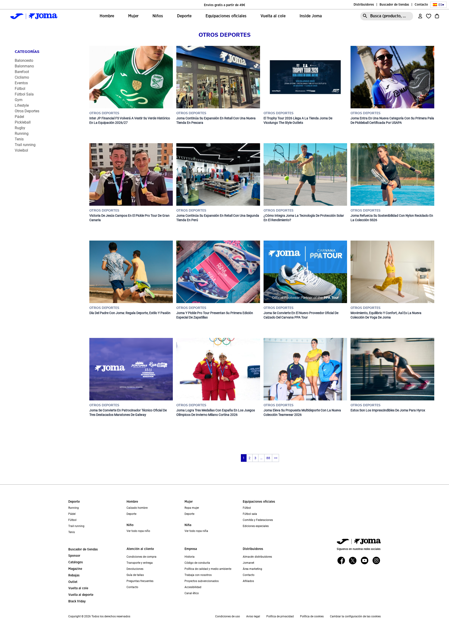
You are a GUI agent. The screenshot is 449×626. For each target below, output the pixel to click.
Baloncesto (24, 60)
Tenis (19, 139)
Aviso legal (253, 616)
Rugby (20, 128)
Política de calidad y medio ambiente (208, 569)
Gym (18, 100)
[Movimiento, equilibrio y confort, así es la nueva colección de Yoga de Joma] (392, 272)
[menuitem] (438, 5)
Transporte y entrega (140, 562)
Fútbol (20, 88)
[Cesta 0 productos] (437, 16)
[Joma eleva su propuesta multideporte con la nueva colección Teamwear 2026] (305, 369)
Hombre (132, 501)
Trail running (25, 145)
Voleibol (21, 150)
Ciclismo (22, 77)
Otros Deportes (27, 111)
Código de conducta (197, 562)
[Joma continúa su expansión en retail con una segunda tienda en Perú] (218, 174)
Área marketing (252, 569)
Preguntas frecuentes (140, 581)
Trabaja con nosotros (198, 575)
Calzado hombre (137, 507)
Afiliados (248, 581)
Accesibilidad (193, 587)
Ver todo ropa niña (196, 531)
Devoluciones (135, 569)
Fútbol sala (250, 514)
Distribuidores (364, 4)
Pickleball (23, 122)
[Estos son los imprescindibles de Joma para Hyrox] (392, 369)
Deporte (74, 501)
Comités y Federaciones (258, 520)
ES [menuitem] (440, 5)
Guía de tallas (135, 575)
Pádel (19, 116)
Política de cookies (312, 616)
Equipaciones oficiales (259, 501)
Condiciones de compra (141, 556)
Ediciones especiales (256, 526)
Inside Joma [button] (311, 16)
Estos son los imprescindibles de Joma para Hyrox (388, 410)
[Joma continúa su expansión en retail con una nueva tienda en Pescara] (218, 77)
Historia (190, 556)
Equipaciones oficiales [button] (226, 16)
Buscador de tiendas (394, 4)
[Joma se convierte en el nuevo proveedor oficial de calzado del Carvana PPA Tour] (305, 272)
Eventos (21, 83)
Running (22, 133)
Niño (130, 525)
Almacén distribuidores (257, 556)
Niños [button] (157, 16)
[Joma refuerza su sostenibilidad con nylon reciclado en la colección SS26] (392, 174)
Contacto (421, 4)
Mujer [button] (133, 16)
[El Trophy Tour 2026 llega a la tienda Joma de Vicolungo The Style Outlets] (305, 77)
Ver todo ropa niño (138, 531)
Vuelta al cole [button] (273, 16)
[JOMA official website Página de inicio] (33, 16)
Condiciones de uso (227, 616)
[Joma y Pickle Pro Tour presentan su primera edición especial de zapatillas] (218, 272)
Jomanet (248, 562)
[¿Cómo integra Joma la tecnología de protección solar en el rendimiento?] (305, 174)
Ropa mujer (192, 507)
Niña (188, 525)
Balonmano (24, 66)
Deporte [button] (184, 16)
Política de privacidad (280, 616)
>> (275, 458)
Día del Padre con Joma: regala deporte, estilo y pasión (129, 313)
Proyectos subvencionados (202, 581)
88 (268, 458)
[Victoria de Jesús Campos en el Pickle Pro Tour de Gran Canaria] (131, 174)
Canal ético (192, 593)
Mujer (189, 501)
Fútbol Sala (24, 94)
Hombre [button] (107, 16)
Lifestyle (22, 105)
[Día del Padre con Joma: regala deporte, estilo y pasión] (131, 272)
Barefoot (22, 72)
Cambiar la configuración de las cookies (355, 616)
